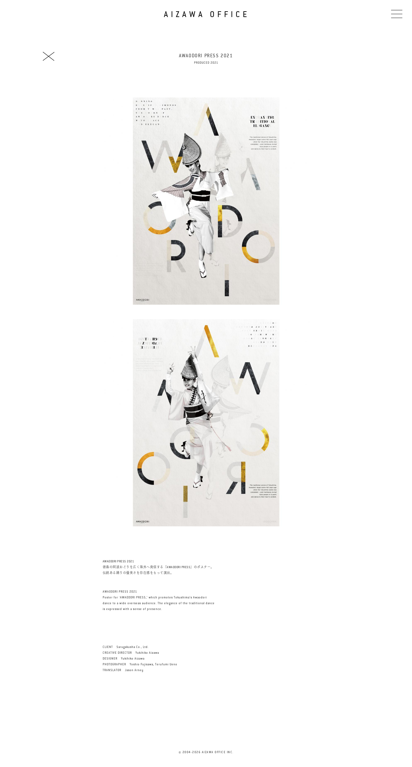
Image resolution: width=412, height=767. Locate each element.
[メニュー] (396, 14)
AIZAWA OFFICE (206, 14)
